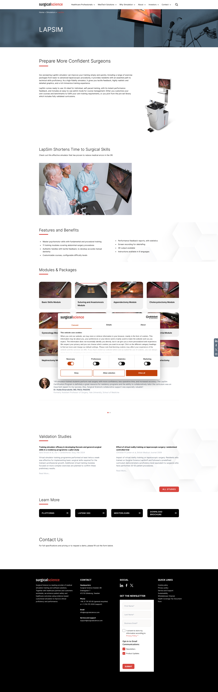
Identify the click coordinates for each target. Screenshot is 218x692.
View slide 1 (108, 412)
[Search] (176, 4)
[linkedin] (121, 585)
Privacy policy (163, 588)
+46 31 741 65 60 (87, 601)
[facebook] (126, 585)
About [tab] (143, 325)
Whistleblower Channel (166, 596)
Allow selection (109, 373)
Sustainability (163, 593)
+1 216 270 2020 (88, 604)
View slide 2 (110, 412)
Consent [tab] (75, 325)
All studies (169, 489)
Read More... (44, 473)
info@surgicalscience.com (89, 612)
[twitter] (131, 585)
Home (41, 12)
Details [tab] (109, 325)
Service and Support (165, 590)
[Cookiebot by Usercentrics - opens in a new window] (148, 317)
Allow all (141, 373)
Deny (76, 373)
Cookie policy (163, 585)
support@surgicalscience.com (91, 620)
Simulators (50, 12)
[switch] (96, 363)
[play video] (85, 189)
